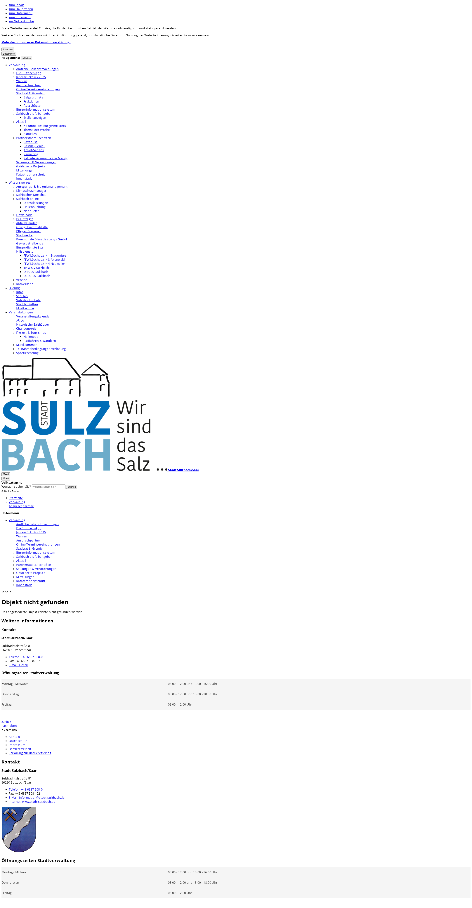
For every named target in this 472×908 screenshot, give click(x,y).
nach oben (9, 726)
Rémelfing (31, 154)
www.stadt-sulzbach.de (32, 802)
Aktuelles (30, 134)
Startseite (16, 498)
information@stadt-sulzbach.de (37, 798)
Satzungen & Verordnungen (36, 162)
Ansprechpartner (28, 85)
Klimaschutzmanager (31, 191)
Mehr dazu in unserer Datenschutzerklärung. (35, 42)
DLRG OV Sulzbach (37, 276)
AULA (20, 320)
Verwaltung (17, 65)
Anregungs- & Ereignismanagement (41, 187)
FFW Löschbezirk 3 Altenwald (44, 260)
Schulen (22, 296)
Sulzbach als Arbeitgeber (34, 114)
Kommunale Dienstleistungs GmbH (41, 239)
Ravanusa (31, 142)
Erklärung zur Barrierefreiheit (30, 753)
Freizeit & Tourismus (31, 333)
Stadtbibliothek (27, 304)
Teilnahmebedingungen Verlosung (41, 349)
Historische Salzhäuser (32, 324)
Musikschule (25, 308)
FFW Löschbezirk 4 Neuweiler (44, 264)
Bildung (14, 288)
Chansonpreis (26, 329)
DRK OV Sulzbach (36, 272)
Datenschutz (18, 741)
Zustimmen (9, 53)
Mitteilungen (25, 170)
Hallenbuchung (35, 207)
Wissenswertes (19, 182)
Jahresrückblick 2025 (31, 77)
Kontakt (14, 737)
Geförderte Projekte (30, 166)
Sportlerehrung (27, 353)
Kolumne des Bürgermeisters (45, 126)
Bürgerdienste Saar (30, 247)
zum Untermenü (20, 13)
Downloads (24, 215)
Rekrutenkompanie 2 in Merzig (45, 158)
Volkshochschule (28, 300)
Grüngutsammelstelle (32, 227)
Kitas (19, 292)
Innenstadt (24, 178)
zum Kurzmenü (20, 17)
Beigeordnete (33, 97)
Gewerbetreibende (29, 243)
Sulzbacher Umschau (31, 195)
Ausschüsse (32, 105)
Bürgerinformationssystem (35, 109)
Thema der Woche (37, 130)
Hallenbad (31, 337)
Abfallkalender (26, 223)
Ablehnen (8, 49)
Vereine (21, 280)
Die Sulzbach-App (28, 73)
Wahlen (21, 81)
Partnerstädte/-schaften (33, 138)
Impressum (17, 745)
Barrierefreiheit (20, 749)
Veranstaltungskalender (33, 316)
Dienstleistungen (36, 203)
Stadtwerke (24, 235)
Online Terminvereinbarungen (38, 89)
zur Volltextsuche (21, 21)
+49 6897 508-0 (26, 657)
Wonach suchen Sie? (16, 487)
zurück (6, 722)
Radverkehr (24, 284)
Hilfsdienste (24, 251)
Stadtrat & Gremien (30, 93)
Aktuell (21, 122)
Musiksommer (26, 345)
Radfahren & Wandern (40, 341)
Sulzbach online (27, 199)
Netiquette (31, 211)
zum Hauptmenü (21, 9)
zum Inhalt (16, 5)
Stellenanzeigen (35, 118)
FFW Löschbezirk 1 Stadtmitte (45, 256)
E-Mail (18, 665)
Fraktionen (31, 101)
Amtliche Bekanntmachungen (37, 69)
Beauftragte (24, 219)
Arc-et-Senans (34, 150)
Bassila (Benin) (34, 146)
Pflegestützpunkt (28, 231)
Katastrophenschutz (31, 174)
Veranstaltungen (21, 312)
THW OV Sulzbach (36, 268)
